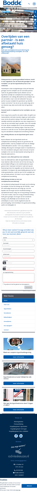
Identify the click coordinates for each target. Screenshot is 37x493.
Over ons (6, 304)
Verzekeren (7, 313)
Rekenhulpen (8, 317)
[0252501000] (29, 4)
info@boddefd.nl (19, 472)
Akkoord (29, 486)
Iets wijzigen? (8, 325)
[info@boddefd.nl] (35, 19)
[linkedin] (35, 28)
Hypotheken (7, 309)
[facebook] (35, 24)
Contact (6, 330)
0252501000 (19, 470)
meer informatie (18, 357)
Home (5, 300)
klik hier (18, 490)
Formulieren (7, 321)
